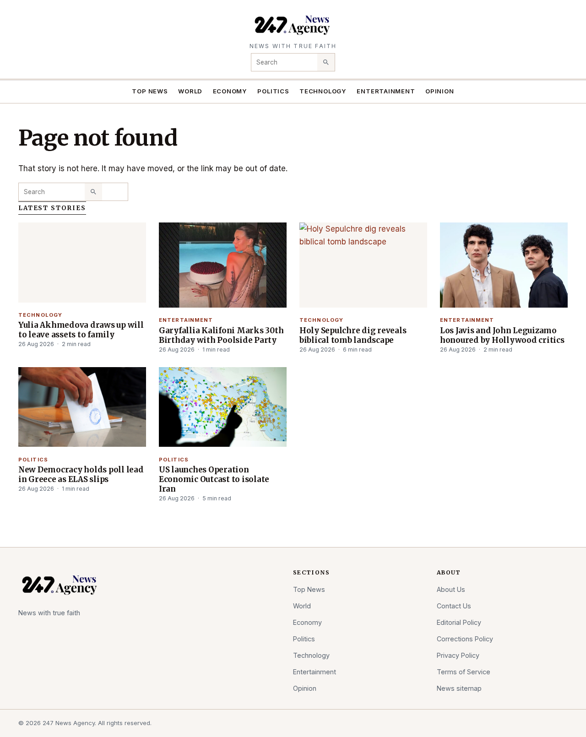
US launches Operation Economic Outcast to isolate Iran (214, 479)
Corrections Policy (465, 639)
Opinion (439, 91)
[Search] (326, 62)
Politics (273, 91)
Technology (323, 91)
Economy (230, 91)
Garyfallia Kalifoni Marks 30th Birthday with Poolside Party (221, 335)
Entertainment (386, 91)
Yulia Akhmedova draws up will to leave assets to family (81, 330)
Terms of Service (463, 672)
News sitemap (459, 688)
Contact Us (454, 606)
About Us (451, 589)
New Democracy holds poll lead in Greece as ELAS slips (81, 474)
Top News (150, 91)
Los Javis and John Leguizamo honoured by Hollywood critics (502, 335)
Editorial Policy (459, 622)
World (190, 91)
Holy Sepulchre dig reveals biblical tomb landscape (352, 335)
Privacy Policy (458, 655)
